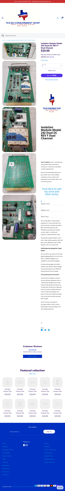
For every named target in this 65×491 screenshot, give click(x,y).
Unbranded (45, 60)
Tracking (5, 462)
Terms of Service (49, 462)
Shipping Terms (45, 210)
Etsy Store (5, 468)
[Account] (57, 17)
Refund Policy (48, 456)
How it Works (6, 456)
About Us (5, 475)
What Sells (6, 453)
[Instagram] (27, 445)
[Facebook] (24, 445)
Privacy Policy (48, 453)
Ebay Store (5, 465)
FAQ (3, 459)
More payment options (51, 79)
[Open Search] (2, 35)
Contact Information (50, 450)
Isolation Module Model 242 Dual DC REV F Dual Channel (21, 40)
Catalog (4, 447)
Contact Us (5, 472)
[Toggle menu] (2, 18)
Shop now (32, 374)
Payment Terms (45, 204)
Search (46, 443)
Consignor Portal (7, 450)
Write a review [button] (32, 356)
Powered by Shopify (28, 486)
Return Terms (45, 216)
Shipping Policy (49, 459)
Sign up (49, 432)
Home (3, 40)
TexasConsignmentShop (17, 486)
